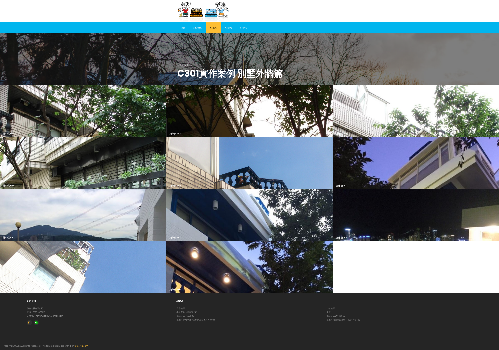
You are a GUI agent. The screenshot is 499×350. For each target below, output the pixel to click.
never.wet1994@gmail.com (49, 315)
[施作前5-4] (83, 163)
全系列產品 (197, 27)
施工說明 (228, 27)
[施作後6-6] (249, 267)
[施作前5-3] (415, 111)
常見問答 (243, 27)
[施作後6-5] (83, 267)
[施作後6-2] (83, 215)
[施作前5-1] (83, 111)
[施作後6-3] (249, 215)
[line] (36, 322)
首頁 (183, 27)
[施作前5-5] (249, 163)
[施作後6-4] (415, 215)
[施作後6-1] (415, 163)
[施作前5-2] (249, 111)
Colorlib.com (81, 345)
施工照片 (213, 27)
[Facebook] (29, 322)
